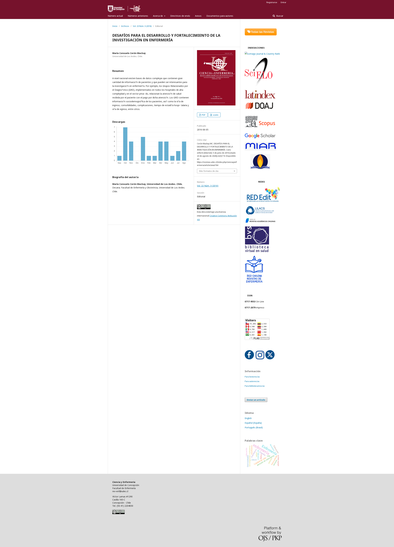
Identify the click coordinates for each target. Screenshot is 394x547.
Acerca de (158, 15)
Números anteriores (138, 15)
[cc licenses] (118, 513)
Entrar (283, 2)
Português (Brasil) (254, 427)
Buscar (279, 15)
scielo (215, 114)
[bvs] (257, 251)
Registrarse (271, 2)
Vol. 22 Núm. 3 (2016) (142, 26)
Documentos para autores (219, 15)
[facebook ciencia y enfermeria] (249, 358)
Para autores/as (252, 381)
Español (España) (253, 422)
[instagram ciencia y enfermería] (260, 358)
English (248, 418)
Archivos (125, 26)
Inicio (114, 26)
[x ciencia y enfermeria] (270, 358)
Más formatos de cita (208, 171)
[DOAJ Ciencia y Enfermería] (259, 108)
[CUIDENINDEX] (260, 168)
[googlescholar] (260, 137)
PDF (203, 114)
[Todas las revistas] (261, 34)
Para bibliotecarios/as (255, 386)
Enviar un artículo (256, 399)
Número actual (115, 15)
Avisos (198, 15)
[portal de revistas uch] (260, 222)
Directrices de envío (180, 15)
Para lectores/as (252, 376)
